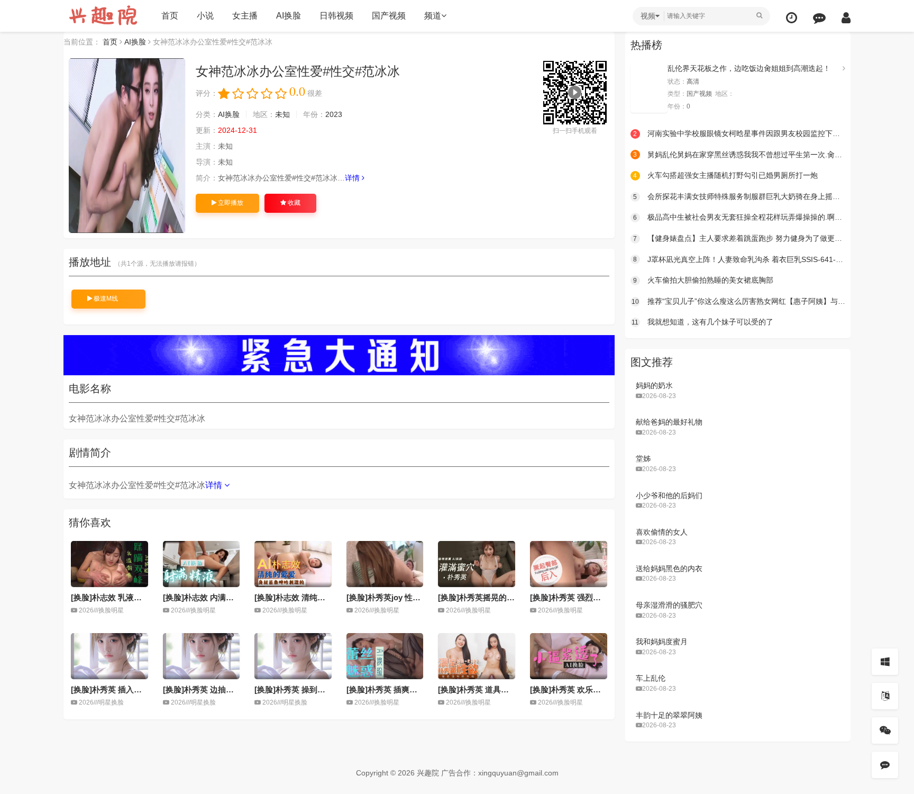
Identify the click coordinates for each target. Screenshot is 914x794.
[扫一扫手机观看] (885, 730)
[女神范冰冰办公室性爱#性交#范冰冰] (127, 145)
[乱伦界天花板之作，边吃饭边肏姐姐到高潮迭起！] (649, 88)
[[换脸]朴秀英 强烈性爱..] (568, 564)
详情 (353, 178)
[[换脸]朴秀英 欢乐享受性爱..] (568, 656)
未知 (282, 114)
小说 (205, 15)
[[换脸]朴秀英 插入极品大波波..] (109, 656)
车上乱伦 (650, 678)
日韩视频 (336, 15)
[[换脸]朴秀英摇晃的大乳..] (476, 564)
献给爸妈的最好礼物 (669, 422)
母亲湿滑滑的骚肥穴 (669, 605)
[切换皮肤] (885, 661)
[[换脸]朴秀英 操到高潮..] (293, 656)
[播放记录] (791, 17)
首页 (169, 15)
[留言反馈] (819, 17)
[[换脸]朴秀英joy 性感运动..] (385, 564)
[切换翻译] (885, 696)
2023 (333, 114)
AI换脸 (288, 15)
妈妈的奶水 (654, 385)
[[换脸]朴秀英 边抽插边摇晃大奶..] (201, 656)
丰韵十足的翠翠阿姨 (669, 715)
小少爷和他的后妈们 (669, 495)
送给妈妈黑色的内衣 (669, 568)
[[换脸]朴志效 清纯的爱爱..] (293, 564)
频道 (432, 15)
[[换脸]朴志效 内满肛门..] (201, 564)
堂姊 (643, 458)
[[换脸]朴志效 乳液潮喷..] (109, 564)
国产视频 (389, 15)
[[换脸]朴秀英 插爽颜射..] (385, 656)
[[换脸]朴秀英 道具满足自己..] (476, 656)
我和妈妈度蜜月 (662, 641)
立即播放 (229, 202)
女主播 (245, 15)
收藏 (293, 202)
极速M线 (105, 298)
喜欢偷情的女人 (662, 532)
